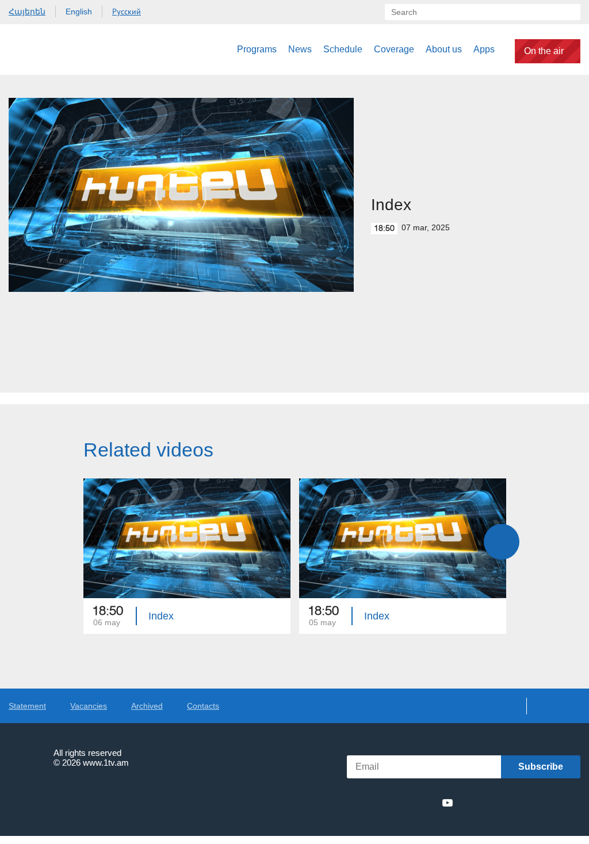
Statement (27, 705)
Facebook (366, 802)
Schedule (342, 49)
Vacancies (88, 705)
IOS (491, 802)
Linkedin (405, 802)
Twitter (384, 802)
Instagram (427, 802)
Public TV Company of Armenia (67, 49)
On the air (544, 51)
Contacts (203, 705)
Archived (147, 705)
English (79, 11)
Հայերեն (27, 11)
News (300, 49)
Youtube (447, 802)
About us (444, 49)
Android (553, 802)
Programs (257, 49)
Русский (126, 11)
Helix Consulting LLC (58, 798)
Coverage (394, 49)
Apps (484, 49)
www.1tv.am (106, 762)
